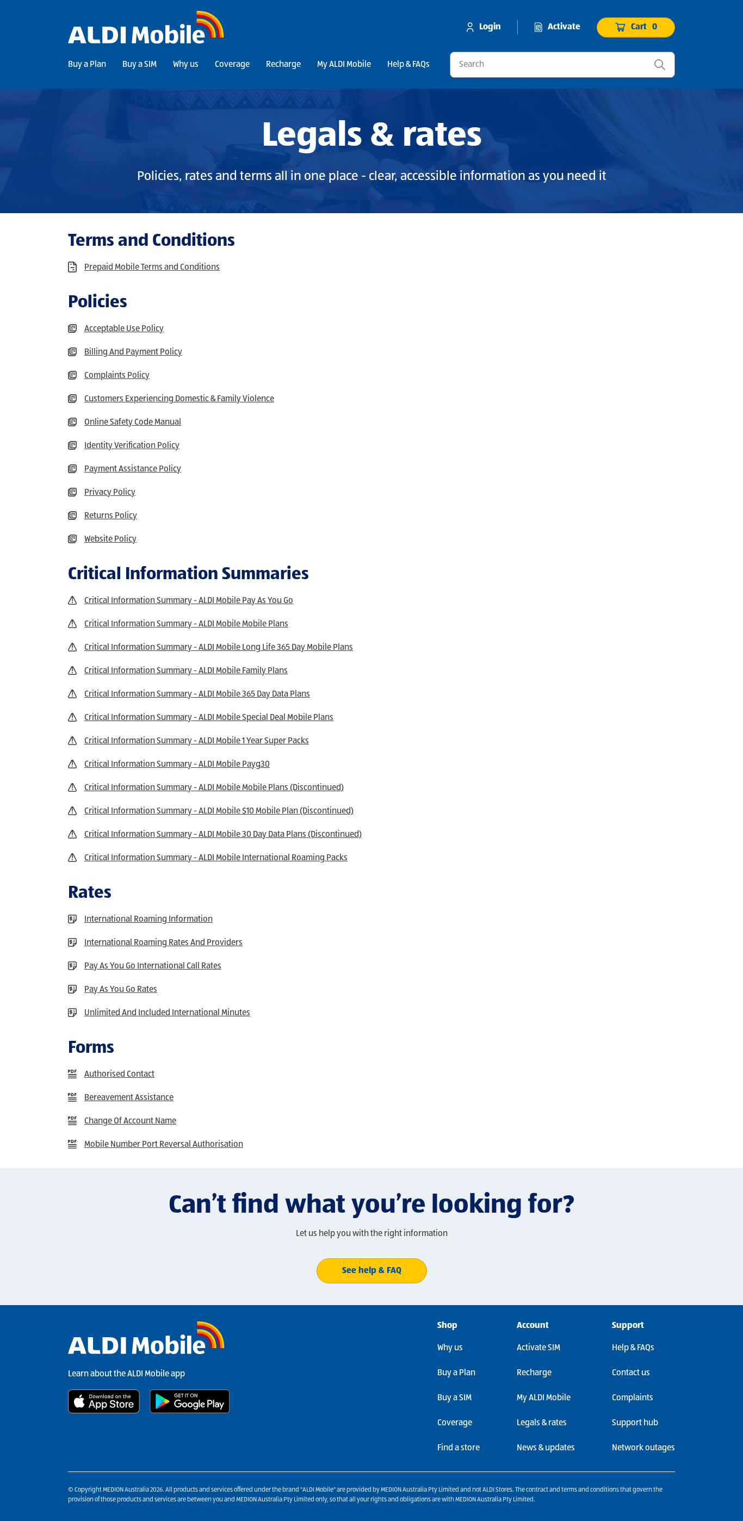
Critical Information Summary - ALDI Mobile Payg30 (177, 764)
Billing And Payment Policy (133, 352)
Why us (186, 64)
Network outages (643, 1448)
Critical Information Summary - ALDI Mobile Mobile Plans (186, 624)
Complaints (632, 1398)
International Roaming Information (148, 919)
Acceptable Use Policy (124, 329)
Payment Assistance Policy (132, 469)
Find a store (458, 1448)
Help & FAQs (408, 64)
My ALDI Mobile (344, 64)
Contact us (631, 1373)
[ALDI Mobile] (146, 27)
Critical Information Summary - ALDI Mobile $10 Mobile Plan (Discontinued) (219, 811)
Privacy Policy (109, 492)
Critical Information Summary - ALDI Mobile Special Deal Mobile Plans (208, 717)
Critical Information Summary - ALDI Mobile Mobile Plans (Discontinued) (214, 788)
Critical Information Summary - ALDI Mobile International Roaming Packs (216, 858)
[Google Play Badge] (190, 1401)
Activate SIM (538, 1348)
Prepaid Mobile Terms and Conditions (152, 267)
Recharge (283, 64)
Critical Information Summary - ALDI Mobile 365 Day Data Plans (197, 694)
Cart (644, 27)
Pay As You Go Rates (120, 989)
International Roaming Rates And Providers (163, 943)
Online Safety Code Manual (132, 422)
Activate (564, 27)
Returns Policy (110, 516)
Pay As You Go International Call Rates (152, 966)
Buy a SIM (139, 64)
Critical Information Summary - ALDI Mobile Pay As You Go (188, 601)
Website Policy (110, 539)
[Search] (659, 64)
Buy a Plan (87, 64)
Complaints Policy (117, 375)
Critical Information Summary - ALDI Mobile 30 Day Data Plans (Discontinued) (223, 834)
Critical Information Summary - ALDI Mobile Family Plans (186, 671)
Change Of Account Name (130, 1121)
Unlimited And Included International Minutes (167, 1013)
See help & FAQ (371, 1271)
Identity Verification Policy (131, 446)
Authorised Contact (119, 1074)
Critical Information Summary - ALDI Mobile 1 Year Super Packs (196, 741)
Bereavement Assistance (129, 1098)
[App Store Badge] (104, 1401)
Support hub (635, 1423)
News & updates (546, 1448)
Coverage (232, 64)
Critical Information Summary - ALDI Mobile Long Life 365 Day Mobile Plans (218, 647)
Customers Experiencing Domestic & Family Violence (179, 399)
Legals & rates (542, 1423)
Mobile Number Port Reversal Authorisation (163, 1144)
